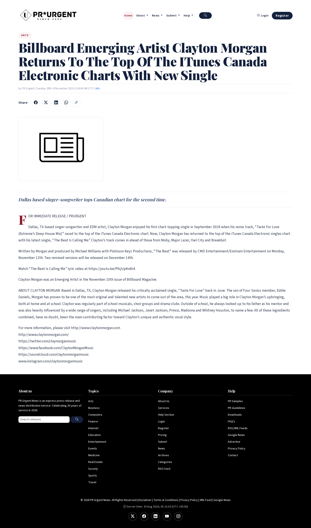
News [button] (156, 15)
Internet (93, 428)
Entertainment (97, 442)
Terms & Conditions (165, 500)
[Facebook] (144, 516)
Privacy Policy (236, 448)
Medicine (94, 455)
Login (161, 421)
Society (93, 469)
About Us (163, 401)
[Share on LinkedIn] (56, 102)
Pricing (162, 435)
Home (128, 15)
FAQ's (231, 421)
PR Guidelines (236, 408)
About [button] (141, 15)
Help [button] (187, 15)
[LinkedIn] (155, 516)
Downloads (235, 415)
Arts (97, 88)
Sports (92, 476)
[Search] (76, 419)
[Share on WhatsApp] (66, 102)
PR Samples (235, 401)
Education (94, 435)
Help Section (166, 415)
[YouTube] (167, 516)
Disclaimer (144, 500)
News (161, 448)
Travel (92, 482)
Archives (163, 455)
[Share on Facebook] (36, 102)
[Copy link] (76, 102)
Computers (95, 415)
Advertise (234, 442)
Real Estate (95, 462)
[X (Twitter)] (132, 516)
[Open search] (205, 15)
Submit (162, 442)
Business (94, 408)
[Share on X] (46, 102)
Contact (233, 455)
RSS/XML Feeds (238, 428)
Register (282, 15)
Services (163, 408)
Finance (93, 421)
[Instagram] (178, 516)
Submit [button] (171, 15)
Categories (165, 462)
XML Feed (206, 500)
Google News (236, 435)
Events (92, 448)
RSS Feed (164, 469)
